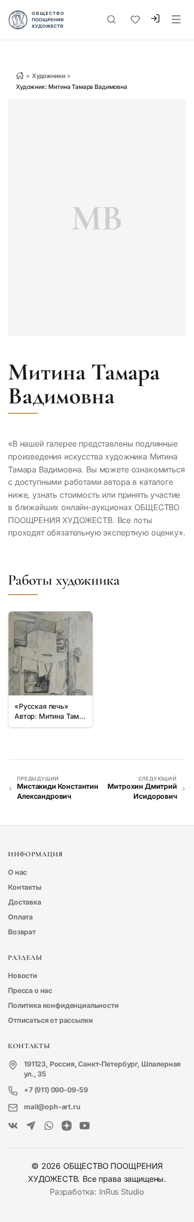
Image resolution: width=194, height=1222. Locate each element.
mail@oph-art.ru (52, 1106)
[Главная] (20, 75)
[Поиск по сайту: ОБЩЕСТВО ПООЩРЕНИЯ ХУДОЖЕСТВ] (111, 19)
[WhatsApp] (49, 1126)
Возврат (22, 931)
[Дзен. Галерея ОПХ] (67, 1126)
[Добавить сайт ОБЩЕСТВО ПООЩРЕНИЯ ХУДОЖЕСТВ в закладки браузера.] (135, 19)
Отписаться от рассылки (50, 1020)
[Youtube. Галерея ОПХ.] (85, 1126)
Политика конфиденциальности (63, 1005)
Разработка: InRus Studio (97, 1192)
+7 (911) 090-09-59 (56, 1089)
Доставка (24, 902)
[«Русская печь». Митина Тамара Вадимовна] (50, 653)
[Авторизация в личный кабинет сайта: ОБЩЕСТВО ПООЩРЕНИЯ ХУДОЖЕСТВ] (155, 19)
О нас (17, 872)
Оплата (20, 917)
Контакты (24, 887)
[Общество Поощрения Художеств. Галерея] (13, 1126)
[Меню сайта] (176, 19)
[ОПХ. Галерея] (31, 1126)
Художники (48, 75)
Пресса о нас (30, 990)
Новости (22, 975)
